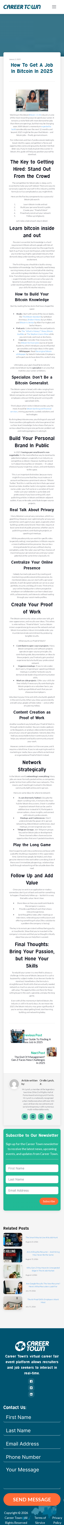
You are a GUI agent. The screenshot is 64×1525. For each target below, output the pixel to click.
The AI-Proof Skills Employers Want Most (43, 1301)
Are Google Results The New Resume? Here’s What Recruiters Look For (43, 1285)
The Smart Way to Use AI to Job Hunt (42, 1237)
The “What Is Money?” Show (34, 331)
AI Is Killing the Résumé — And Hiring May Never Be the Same (43, 1253)
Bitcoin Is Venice (27, 322)
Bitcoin (32, 115)
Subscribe (49, 1201)
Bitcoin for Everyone (30, 342)
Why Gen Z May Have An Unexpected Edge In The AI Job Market (43, 1269)
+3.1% (38, 115)
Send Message (32, 1499)
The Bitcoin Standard (32, 316)
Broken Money (34, 319)
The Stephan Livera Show (38, 334)
